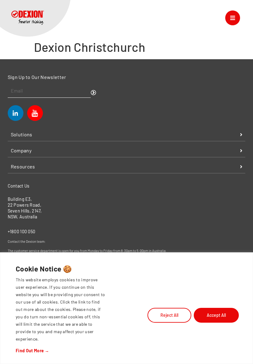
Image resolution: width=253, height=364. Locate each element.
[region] (126, 308)
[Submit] (93, 93)
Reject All (169, 315)
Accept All (216, 315)
